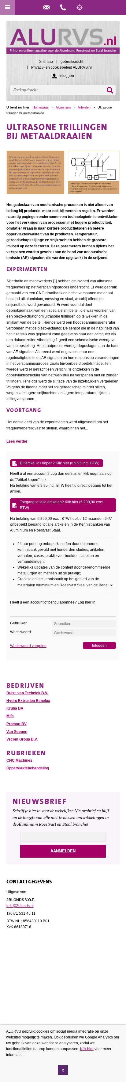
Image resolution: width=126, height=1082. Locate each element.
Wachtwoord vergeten (28, 646)
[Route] (79, 7)
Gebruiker (18, 623)
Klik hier (87, 1049)
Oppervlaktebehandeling (27, 768)
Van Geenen (16, 732)
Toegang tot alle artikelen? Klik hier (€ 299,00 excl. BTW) (62, 505)
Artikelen (84, 107)
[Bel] (63, 7)
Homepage (40, 107)
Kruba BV (14, 708)
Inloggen (66, 76)
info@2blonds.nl (20, 906)
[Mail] (46, 7)
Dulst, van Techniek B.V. (27, 693)
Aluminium (63, 107)
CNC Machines (19, 760)
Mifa (10, 716)
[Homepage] (63, 40)
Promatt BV (16, 724)
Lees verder (17, 441)
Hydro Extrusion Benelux (28, 701)
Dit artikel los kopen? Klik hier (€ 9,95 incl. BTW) (59, 463)
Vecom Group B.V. (22, 739)
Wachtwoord (20, 632)
